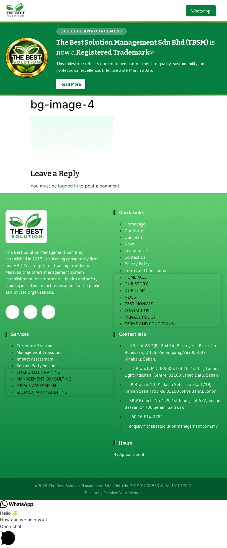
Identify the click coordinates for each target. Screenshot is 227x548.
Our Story (134, 230)
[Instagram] (30, 312)
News (130, 244)
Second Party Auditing (37, 365)
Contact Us (135, 257)
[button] (113, 535)
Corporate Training (34, 345)
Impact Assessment (35, 359)
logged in (68, 186)
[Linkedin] (48, 312)
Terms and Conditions (145, 270)
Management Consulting (40, 352)
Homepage (135, 224)
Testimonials (137, 250)
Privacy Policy (137, 264)
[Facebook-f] (12, 312)
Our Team (134, 237)
